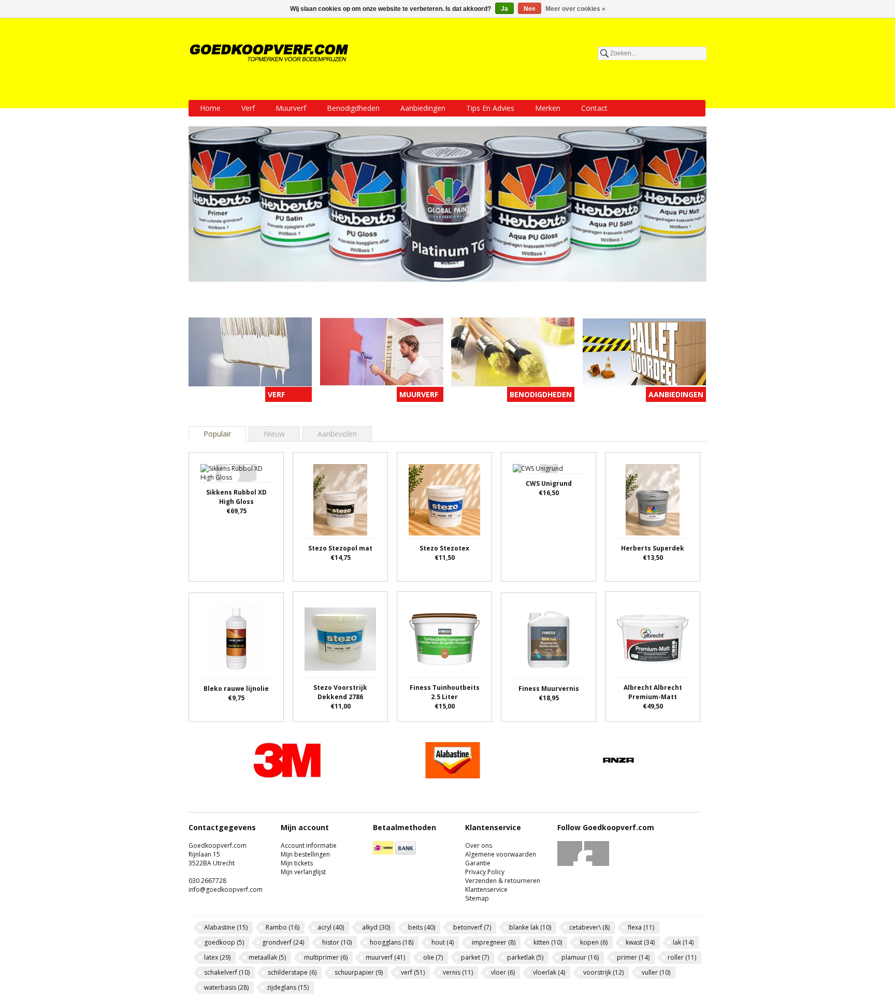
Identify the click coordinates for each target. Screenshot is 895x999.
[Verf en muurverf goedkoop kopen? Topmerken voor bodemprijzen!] (270, 52)
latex (217, 957)
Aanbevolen (337, 434)
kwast (640, 942)
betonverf (472, 927)
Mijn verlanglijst (303, 871)
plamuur (580, 957)
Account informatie (309, 845)
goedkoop (224, 942)
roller (682, 957)
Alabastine (226, 927)
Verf (248, 108)
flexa (641, 927)
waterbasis (226, 987)
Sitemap (477, 898)
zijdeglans (288, 987)
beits (421, 927)
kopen (594, 942)
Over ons (478, 845)
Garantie (477, 863)
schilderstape (292, 972)
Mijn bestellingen (305, 854)
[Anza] (618, 775)
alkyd (376, 927)
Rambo (282, 927)
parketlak (525, 957)
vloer (503, 972)
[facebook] (570, 863)
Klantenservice (486, 889)
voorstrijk (603, 972)
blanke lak (530, 927)
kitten (547, 942)
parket (475, 957)
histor (337, 942)
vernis (458, 972)
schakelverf (227, 972)
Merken (547, 108)
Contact (594, 108)
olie (433, 957)
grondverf (283, 942)
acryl (330, 927)
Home (210, 108)
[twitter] (597, 863)
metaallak (267, 957)
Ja (504, 8)
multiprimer (326, 957)
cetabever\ (589, 927)
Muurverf (291, 108)
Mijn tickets (297, 863)
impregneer (493, 942)
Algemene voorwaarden (500, 854)
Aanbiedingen (422, 108)
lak (683, 942)
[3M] (286, 775)
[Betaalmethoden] (383, 852)
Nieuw (274, 434)
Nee (530, 8)
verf (413, 972)
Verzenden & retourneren (502, 880)
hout (442, 942)
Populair (217, 434)
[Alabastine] (452, 775)
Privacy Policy (484, 871)
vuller (656, 972)
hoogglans (391, 942)
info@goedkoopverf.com (226, 889)
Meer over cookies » (575, 8)
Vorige (199, 760)
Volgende (696, 760)
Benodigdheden (353, 108)
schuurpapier (359, 972)
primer (633, 957)
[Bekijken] (236, 510)
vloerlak (549, 972)
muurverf (385, 957)
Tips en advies (490, 108)
